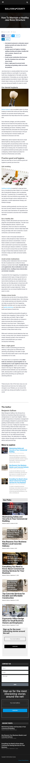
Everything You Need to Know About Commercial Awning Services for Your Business (18, 480)
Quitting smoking (6, 188)
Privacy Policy (21, 760)
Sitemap (26, 760)
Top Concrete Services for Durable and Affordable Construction (13, 596)
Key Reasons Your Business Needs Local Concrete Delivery (14, 544)
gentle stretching (8, 307)
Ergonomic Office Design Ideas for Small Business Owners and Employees (13, 620)
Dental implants (6, 109)
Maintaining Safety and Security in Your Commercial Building (18, 450)
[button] (3, 2)
